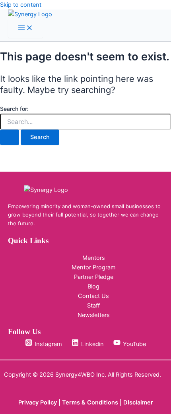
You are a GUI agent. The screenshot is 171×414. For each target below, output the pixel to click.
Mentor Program (94, 267)
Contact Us (93, 296)
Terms (72, 402)
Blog (93, 286)
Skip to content (20, 4)
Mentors (93, 257)
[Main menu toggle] (25, 28)
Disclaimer (138, 402)
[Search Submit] (9, 137)
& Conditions (100, 402)
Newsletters (94, 315)
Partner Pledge (93, 277)
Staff (93, 305)
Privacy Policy (37, 402)
